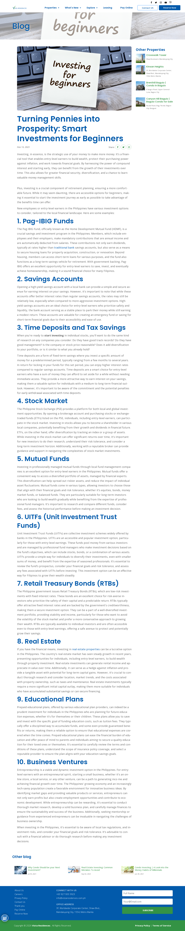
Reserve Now (169, 7)
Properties (51, 7)
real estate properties (86, 649)
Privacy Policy (21, 898)
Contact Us (20, 901)
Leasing (107, 7)
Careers (19, 894)
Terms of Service (161, 925)
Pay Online (126, 7)
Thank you (20, 905)
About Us (19, 890)
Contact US (147, 7)
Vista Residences (41, 925)
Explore (91, 7)
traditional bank (64, 247)
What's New (71, 7)
